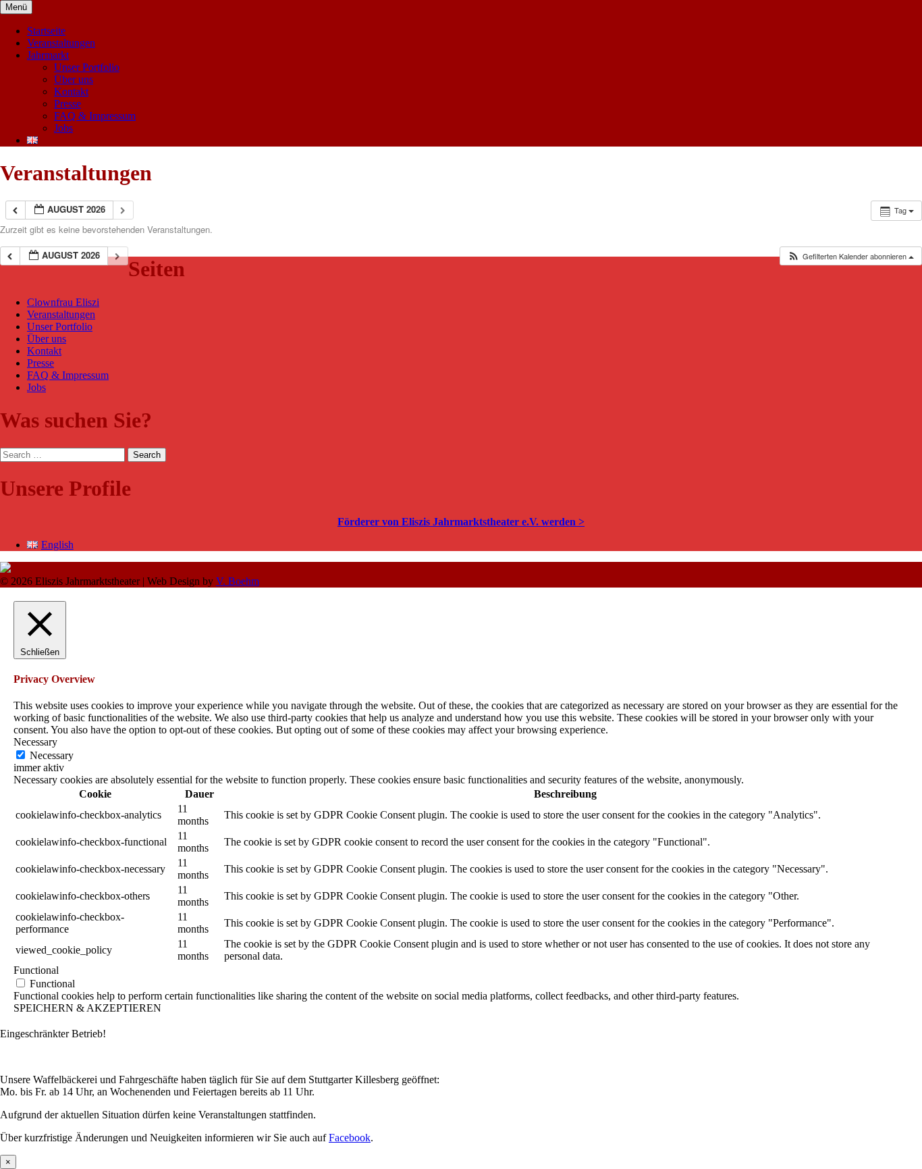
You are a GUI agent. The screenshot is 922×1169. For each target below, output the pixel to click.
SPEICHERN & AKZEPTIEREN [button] (87, 1008)
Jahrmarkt (48, 55)
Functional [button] (36, 970)
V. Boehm (237, 581)
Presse (67, 103)
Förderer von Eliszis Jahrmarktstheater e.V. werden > (461, 521)
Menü (16, 7)
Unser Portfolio (86, 67)
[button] (850, 256)
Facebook (350, 1137)
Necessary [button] (35, 742)
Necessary (52, 755)
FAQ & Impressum (95, 116)
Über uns (73, 79)
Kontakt (71, 91)
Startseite (46, 30)
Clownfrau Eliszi (63, 302)
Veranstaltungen (61, 43)
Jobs (63, 128)
